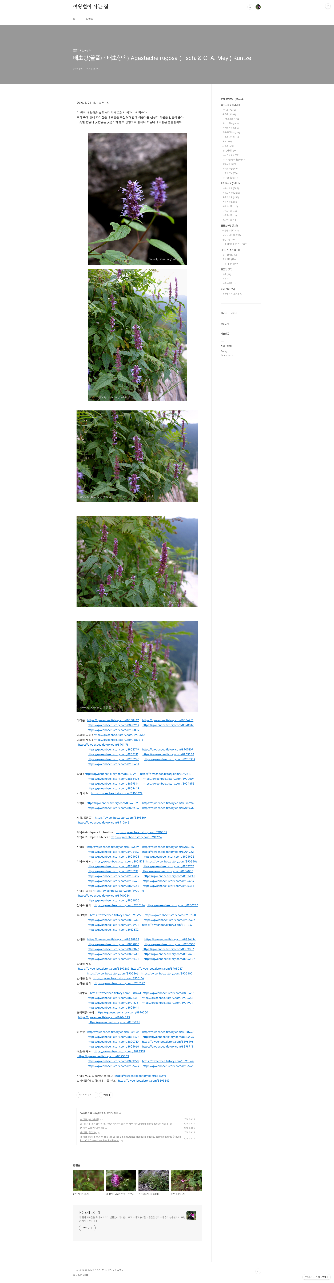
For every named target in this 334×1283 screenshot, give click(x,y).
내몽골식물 (229, 215)
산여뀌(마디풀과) (89, 1119)
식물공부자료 (230, 230)
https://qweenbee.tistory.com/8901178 (103, 744)
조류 (226, 274)
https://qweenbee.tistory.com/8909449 (113, 788)
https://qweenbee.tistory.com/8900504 (168, 778)
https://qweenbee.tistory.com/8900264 (104, 895)
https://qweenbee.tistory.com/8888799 (110, 774)
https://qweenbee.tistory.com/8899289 (103, 968)
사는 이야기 (230, 263)
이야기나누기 (230, 249)
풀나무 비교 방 (231, 235)
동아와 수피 (230, 128)
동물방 (226, 269)
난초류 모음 (230, 173)
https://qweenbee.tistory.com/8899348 (113, 886)
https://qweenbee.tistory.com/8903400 (169, 954)
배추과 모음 (230, 137)
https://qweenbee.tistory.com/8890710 (113, 1041)
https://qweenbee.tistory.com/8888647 (113, 720)
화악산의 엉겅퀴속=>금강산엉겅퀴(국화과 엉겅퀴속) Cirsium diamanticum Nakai (124, 1123)
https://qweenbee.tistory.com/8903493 (169, 920)
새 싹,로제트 (231, 119)
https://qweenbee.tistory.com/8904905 (113, 856)
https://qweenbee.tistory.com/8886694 (170, 939)
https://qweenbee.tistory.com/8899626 (113, 808)
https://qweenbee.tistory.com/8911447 (167, 924)
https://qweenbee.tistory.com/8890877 (113, 949)
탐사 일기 (229, 254)
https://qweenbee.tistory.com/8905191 (113, 754)
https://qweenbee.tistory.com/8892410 (165, 774)
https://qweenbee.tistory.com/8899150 (113, 1061)
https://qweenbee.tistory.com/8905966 (113, 1046)
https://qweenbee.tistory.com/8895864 (168, 1061)
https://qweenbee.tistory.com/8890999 (115, 915)
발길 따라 (229, 259)
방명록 (89, 19)
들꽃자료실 (86, 1113)
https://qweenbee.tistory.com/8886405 (113, 778)
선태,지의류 (229, 150)
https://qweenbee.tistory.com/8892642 (113, 954)
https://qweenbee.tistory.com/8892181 (119, 739)
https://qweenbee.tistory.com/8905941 (113, 1007)
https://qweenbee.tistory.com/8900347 (167, 998)
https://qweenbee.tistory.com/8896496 (167, 1041)
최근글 (224, 313)
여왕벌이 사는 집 (90, 6)
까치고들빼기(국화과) (92, 1127)
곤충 (226, 279)
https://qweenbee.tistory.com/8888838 (113, 939)
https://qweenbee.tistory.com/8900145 (118, 890)
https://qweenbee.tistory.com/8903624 (113, 1066)
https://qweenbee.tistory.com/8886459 (113, 847)
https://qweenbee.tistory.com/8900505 (169, 944)
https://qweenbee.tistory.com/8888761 (115, 993)
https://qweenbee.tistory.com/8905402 (167, 973)
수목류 (229, 114)
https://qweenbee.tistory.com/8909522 (113, 959)
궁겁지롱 (229, 239)
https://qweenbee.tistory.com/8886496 (168, 1036)
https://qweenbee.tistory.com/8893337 (119, 1051)
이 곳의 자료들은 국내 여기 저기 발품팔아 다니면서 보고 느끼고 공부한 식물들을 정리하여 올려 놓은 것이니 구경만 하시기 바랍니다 (132, 1219)
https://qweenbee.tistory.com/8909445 (168, 808)
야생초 (97, 1113)
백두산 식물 (230, 188)
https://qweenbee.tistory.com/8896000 (122, 1012)
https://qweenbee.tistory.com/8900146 (118, 978)
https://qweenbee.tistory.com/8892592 (113, 1032)
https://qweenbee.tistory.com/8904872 (116, 793)
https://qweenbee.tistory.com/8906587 (169, 959)
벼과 (227, 141)
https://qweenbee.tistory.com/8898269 (113, 725)
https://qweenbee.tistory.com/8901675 (113, 1002)
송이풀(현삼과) (88, 1132)
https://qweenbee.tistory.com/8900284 (172, 905)
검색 (250, 7)
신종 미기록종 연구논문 (234, 244)
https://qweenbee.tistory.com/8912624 (136, 837)
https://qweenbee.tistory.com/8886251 (167, 720)
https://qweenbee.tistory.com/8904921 (113, 924)
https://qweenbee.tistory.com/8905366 (112, 973)
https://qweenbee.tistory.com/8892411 (113, 998)
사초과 (228, 146)
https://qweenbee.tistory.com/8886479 (113, 1036)
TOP (258, 1271)
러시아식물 (229, 220)
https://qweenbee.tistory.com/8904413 (113, 851)
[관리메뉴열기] (328, 6)
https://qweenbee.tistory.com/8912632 (113, 929)
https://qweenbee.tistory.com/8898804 (121, 817)
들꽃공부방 (229, 225)
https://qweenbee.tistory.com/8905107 (167, 749)
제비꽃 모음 (230, 168)
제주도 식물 (231, 192)
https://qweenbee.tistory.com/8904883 (167, 871)
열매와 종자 (230, 123)
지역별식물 (230, 183)
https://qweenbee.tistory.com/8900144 (119, 905)
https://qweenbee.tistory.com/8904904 (167, 1002)
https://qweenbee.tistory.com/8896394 (168, 803)
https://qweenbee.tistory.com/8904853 (168, 783)
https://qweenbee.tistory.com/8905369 (169, 759)
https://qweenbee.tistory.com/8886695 (141, 1075)
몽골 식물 (229, 202)
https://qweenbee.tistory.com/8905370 (113, 881)
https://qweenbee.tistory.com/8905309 (113, 876)
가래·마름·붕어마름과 (233, 159)
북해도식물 (230, 206)
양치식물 (229, 164)
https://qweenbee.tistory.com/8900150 (170, 915)
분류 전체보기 (232, 99)
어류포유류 (229, 283)
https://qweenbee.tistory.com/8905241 (114, 1022)
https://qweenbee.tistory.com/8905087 (157, 968)
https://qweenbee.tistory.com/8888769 (167, 1032)
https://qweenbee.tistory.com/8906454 (168, 881)
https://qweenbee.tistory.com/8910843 (103, 822)
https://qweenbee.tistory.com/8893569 (143, 1080)
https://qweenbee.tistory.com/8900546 (119, 735)
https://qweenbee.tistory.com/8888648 (113, 920)
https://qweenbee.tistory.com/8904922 (168, 851)
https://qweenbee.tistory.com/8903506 (171, 861)
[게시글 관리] (94, 1095)
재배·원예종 (230, 177)
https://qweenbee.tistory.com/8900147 (119, 983)
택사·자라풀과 (230, 155)
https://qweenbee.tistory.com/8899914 (113, 783)
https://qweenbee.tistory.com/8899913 (167, 1046)
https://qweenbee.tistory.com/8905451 (113, 764)
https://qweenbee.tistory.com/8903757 (168, 866)
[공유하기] (90, 1095)
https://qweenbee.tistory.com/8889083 (113, 944)
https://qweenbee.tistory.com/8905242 (169, 876)
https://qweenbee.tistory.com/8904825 (104, 1017)
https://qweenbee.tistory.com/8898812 (168, 725)
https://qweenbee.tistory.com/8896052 (112, 803)
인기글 (234, 313)
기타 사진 (228, 289)
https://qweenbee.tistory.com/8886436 (168, 993)
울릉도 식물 (230, 197)
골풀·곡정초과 (231, 132)
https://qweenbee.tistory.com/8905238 (168, 754)
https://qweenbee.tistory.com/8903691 (168, 1066)
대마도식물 (229, 211)
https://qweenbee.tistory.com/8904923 (168, 856)
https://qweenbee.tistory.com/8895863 (103, 1056)
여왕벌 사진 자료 (232, 294)
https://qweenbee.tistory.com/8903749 (113, 749)
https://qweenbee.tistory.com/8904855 (168, 847)
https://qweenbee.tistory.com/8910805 (141, 832)
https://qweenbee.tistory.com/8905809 (113, 730)
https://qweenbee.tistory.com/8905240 (113, 759)
